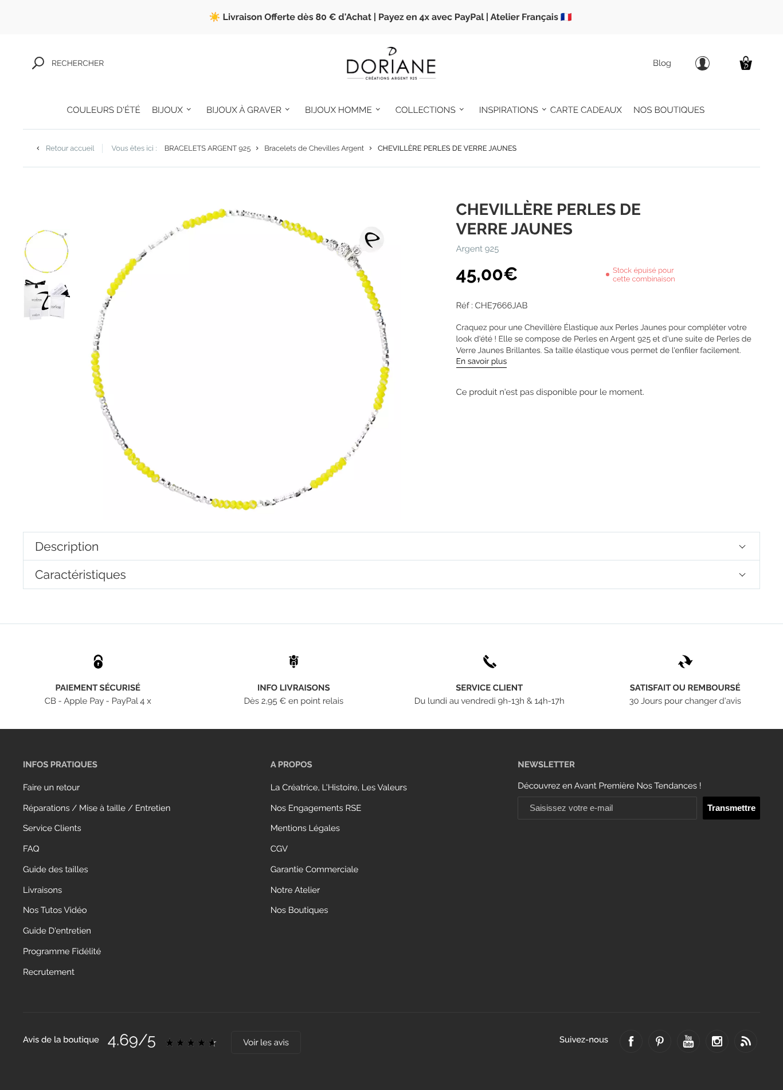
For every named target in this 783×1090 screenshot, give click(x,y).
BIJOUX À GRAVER (243, 110)
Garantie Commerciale (315, 870)
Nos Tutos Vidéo (55, 910)
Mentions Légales (305, 828)
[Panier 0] (745, 63)
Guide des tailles (55, 870)
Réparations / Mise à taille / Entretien (96, 808)
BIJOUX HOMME (338, 110)
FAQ (31, 849)
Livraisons (42, 890)
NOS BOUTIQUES (668, 110)
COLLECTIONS (426, 110)
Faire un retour (51, 788)
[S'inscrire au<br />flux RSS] (745, 1041)
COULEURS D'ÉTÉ (103, 110)
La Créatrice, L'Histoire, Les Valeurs (339, 788)
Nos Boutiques (299, 910)
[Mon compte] (702, 63)
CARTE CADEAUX (586, 110)
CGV (279, 849)
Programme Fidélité (62, 951)
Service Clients (52, 828)
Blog (662, 63)
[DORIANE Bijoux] (391, 63)
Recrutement (49, 972)
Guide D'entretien (57, 931)
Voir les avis (266, 1043)
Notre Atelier (295, 890)
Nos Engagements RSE (316, 808)
